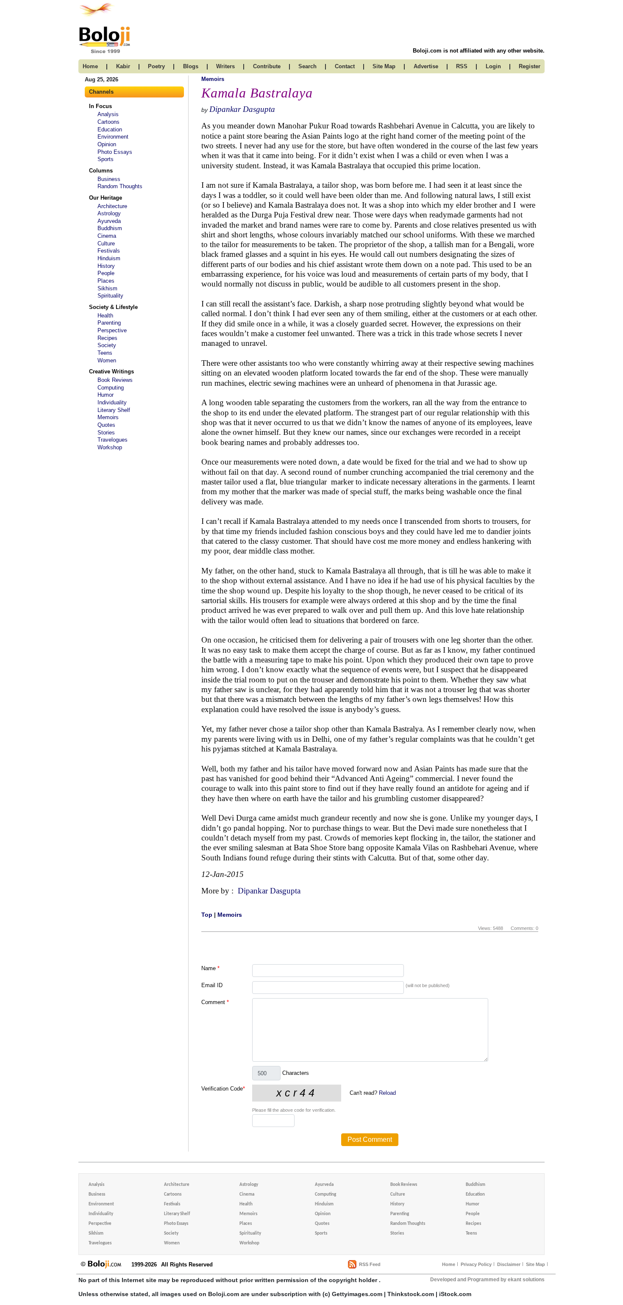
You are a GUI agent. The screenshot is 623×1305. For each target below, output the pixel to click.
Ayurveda (109, 221)
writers (225, 66)
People (105, 273)
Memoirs (108, 417)
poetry (156, 66)
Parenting (109, 323)
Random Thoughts (119, 186)
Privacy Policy (476, 1264)
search (307, 66)
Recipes (107, 338)
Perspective (112, 330)
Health (105, 315)
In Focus (100, 106)
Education (109, 129)
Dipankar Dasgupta (242, 109)
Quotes (106, 425)
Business (108, 179)
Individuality (112, 402)
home (90, 66)
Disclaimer (508, 1264)
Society (106, 345)
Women (106, 360)
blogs (190, 66)
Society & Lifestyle (113, 307)
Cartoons (108, 122)
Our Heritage (105, 198)
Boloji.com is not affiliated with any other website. (479, 50)
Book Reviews (115, 380)
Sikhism (107, 288)
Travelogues (112, 440)
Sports (105, 159)
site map (384, 66)
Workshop (109, 447)
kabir (123, 66)
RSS (461, 66)
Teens (104, 353)
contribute (267, 66)
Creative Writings (111, 371)
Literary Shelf (113, 410)
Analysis (108, 114)
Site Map (535, 1264)
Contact (345, 66)
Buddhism (109, 228)
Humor (105, 395)
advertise (426, 66)
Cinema (106, 236)
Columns (101, 170)
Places (105, 281)
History (106, 266)
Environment (112, 137)
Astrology (109, 213)
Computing (110, 387)
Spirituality (110, 295)
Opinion (106, 144)
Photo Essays (114, 152)
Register (529, 66)
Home (448, 1264)
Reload (387, 1093)
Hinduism (108, 258)
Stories (106, 432)
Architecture (112, 206)
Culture (106, 243)
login (493, 66)
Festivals (108, 251)
